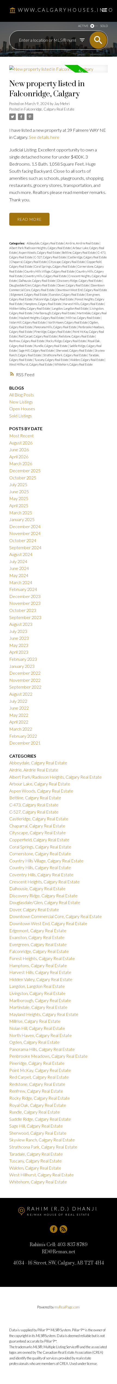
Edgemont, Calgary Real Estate (29, 294)
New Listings (21, 401)
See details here (44, 137)
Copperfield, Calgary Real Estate (39, 839)
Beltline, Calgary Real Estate (79, 252)
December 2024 (25, 526)
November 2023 (25, 603)
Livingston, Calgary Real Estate (37, 993)
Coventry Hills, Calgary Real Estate (45, 276)
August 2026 (20, 442)
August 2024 (20, 554)
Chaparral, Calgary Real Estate (29, 262)
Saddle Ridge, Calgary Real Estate (40, 1119)
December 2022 (25, 672)
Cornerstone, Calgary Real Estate (40, 853)
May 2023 (18, 645)
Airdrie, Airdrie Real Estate (83, 243)
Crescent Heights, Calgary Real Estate (44, 881)
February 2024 (23, 589)
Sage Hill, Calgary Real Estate (36, 350)
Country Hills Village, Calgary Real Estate (49, 271)
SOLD (104, 26)
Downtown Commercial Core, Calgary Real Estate (55, 916)
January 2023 (22, 666)
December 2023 (25, 596)
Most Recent (21, 435)
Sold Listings (20, 415)
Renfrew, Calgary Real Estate (27, 341)
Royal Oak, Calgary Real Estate (37, 1105)
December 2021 (25, 742)
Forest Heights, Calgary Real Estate (42, 958)
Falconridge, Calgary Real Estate (49, 109)
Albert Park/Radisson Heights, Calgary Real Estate (40, 248)
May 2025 (18, 498)
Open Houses (22, 408)
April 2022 (18, 721)
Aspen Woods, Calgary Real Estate (40, 252)
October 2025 (22, 477)
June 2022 (19, 707)
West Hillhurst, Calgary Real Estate (31, 364)
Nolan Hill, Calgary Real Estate (27, 322)
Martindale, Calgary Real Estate (38, 1007)
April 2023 (18, 651)
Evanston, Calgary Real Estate (67, 294)
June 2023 (19, 638)
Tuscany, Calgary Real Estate (51, 359)
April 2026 (18, 456)
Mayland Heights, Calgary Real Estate (41, 317)
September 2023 (25, 617)
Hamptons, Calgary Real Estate (43, 304)
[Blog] (63, 1229)
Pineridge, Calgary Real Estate (52, 331)
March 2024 (20, 582)
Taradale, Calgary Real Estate (36, 1153)
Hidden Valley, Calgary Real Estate (30, 308)
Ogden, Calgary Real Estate (34, 1042)
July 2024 (18, 561)
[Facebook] (53, 1229)
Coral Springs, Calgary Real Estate (55, 266)
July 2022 (18, 701)
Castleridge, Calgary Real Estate (87, 257)
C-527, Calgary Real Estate (50, 257)
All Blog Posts (21, 394)
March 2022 (20, 728)
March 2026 (20, 463)
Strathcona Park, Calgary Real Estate (65, 355)
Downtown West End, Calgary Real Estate (81, 290)
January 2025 (22, 519)
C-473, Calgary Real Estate (34, 804)
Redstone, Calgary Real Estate (77, 336)
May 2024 (18, 575)
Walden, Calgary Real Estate (87, 359)
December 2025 (25, 470)
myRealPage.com (67, 1307)
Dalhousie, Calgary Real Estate (37, 280)
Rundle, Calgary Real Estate (51, 346)
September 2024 (25, 547)
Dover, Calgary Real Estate (73, 285)
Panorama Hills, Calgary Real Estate (55, 327)
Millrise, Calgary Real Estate (83, 317)
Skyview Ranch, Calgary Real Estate (42, 1139)
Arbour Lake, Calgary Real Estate (39, 783)
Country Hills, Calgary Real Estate (40, 867)
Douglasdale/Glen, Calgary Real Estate (32, 285)
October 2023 (22, 610)
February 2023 (23, 659)
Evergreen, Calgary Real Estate (38, 944)
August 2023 (20, 624)
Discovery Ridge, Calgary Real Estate (79, 280)
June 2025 (19, 491)
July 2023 (18, 631)
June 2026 (19, 449)
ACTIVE (83, 26)
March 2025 (20, 512)
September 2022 (25, 686)
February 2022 (23, 736)
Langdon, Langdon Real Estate (70, 308)
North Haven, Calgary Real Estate (68, 322)
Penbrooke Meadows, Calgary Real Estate (48, 1056)
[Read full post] (58, 72)
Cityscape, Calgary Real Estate (67, 262)
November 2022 (25, 680)
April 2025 (18, 505)
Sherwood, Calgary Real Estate (74, 350)
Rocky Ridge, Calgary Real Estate (66, 341)
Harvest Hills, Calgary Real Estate (83, 304)
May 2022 (18, 715)
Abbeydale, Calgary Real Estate (45, 243)
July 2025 (18, 484)
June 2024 (19, 568)
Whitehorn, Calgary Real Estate (73, 364)
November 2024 (25, 533)
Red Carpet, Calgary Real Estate (38, 336)
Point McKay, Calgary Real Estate (40, 1070)
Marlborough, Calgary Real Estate (55, 313)
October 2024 (22, 540)
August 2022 (20, 694)
